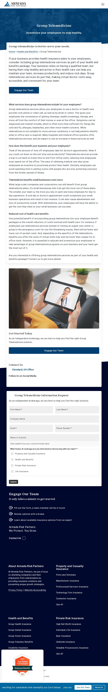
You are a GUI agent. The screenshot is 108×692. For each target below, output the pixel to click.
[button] (102, 4)
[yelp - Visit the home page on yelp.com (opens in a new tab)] (100, 670)
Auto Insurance (63, 636)
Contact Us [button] (15, 538)
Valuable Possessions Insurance (72, 648)
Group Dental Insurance (19, 630)
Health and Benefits (27, 51)
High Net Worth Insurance (68, 624)
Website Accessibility (35, 590)
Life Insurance (21, 471)
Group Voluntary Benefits (20, 642)
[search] (97, 4)
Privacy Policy (15, 590)
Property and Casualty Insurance (30, 453)
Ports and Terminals (66, 575)
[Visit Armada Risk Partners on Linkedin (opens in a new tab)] (11, 382)
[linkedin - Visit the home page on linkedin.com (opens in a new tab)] (96, 670)
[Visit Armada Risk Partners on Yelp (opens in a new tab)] (16, 382)
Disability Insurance (18, 648)
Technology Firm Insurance (69, 592)
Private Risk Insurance (25, 465)
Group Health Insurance (19, 624)
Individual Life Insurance (68, 630)
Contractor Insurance (66, 598)
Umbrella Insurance (65, 642)
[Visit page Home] (15, 4)
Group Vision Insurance (19, 636)
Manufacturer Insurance (67, 581)
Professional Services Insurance (72, 586)
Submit (13, 482)
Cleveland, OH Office (23, 369)
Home (12, 51)
